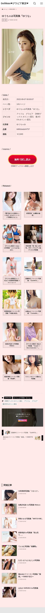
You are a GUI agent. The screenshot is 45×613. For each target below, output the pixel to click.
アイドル (27, 401)
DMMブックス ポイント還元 (13, 401)
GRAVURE (8, 398)
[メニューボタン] (41, 3)
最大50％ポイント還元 (10, 404)
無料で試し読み (22, 159)
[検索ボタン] (34, 3)
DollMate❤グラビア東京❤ (14, 3)
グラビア (35, 401)
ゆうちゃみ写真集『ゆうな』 (23, 398)
